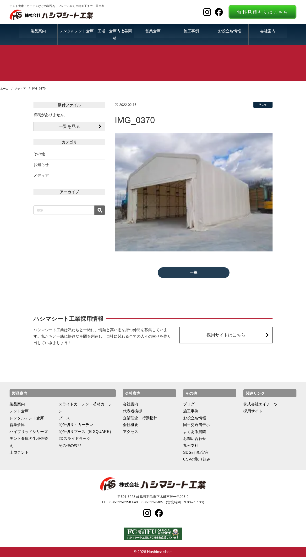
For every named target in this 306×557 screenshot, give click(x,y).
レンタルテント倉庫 (76, 31)
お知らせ (41, 165)
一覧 (193, 272)
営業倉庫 (153, 31)
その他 (39, 154)
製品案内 (38, 31)
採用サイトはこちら (226, 335)
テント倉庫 (19, 411)
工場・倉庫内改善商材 (115, 34)
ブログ (189, 404)
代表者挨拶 (132, 411)
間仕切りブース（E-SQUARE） (86, 432)
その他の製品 (70, 445)
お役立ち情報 (229, 31)
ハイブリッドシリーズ (29, 432)
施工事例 (191, 31)
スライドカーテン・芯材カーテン (85, 407)
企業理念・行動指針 (140, 418)
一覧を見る (69, 126)
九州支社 (190, 445)
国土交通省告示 (196, 425)
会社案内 (267, 31)
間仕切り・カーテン (76, 425)
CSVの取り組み (196, 459)
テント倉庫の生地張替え (29, 442)
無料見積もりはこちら (263, 12)
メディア (41, 175)
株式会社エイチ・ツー (262, 404)
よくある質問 (194, 432)
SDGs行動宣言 (196, 452)
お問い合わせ (194, 439)
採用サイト (252, 411)
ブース (64, 418)
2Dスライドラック (74, 439)
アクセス (130, 432)
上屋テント (19, 452)
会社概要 (130, 425)
